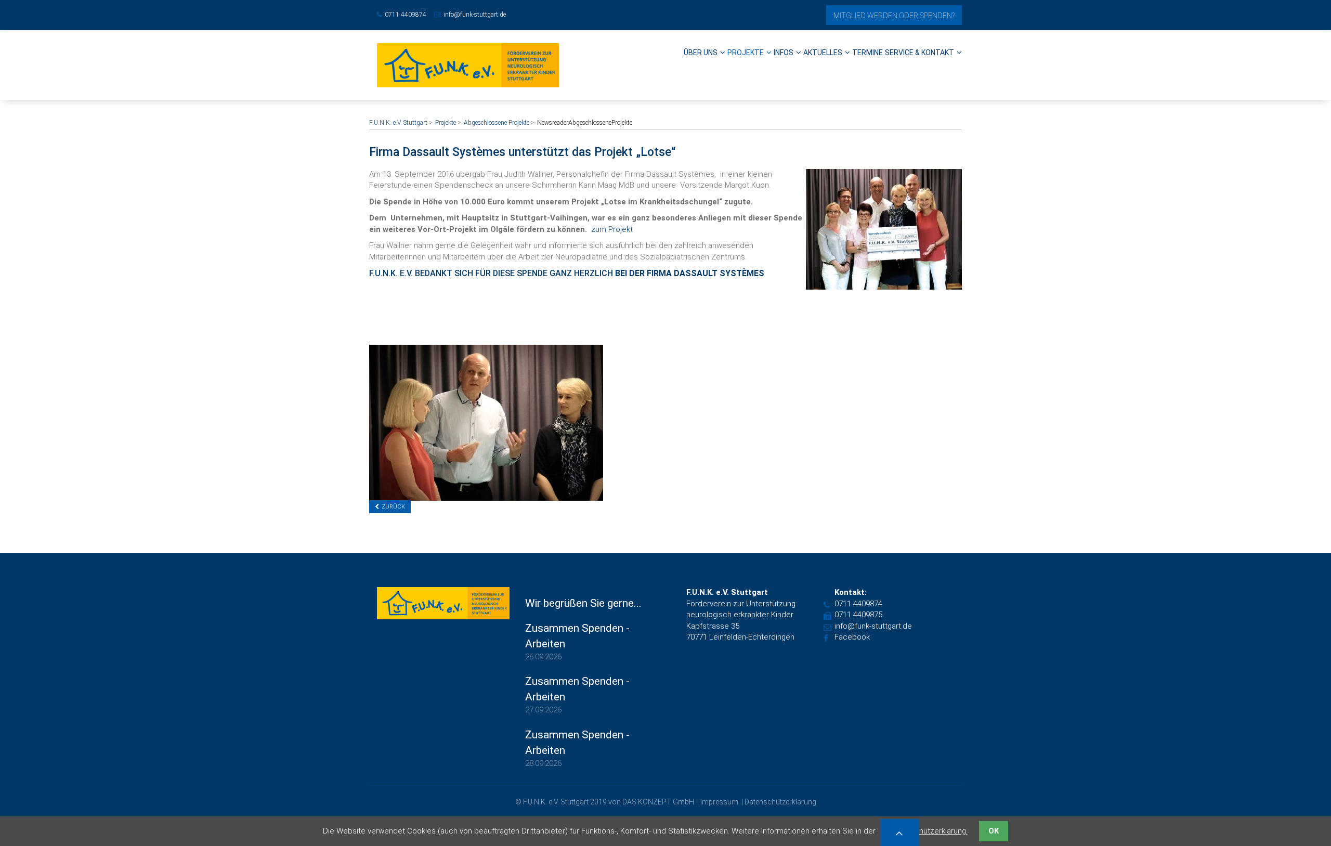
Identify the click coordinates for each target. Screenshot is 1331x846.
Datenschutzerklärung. (929, 831)
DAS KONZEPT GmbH (658, 802)
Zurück (393, 506)
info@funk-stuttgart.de (474, 14)
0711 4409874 (405, 14)
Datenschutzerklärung (780, 802)
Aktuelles (822, 52)
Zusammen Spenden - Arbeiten (577, 636)
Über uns (700, 52)
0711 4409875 (858, 614)
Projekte (745, 52)
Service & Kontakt (919, 52)
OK (993, 831)
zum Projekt (612, 229)
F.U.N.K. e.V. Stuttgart (398, 122)
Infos (783, 52)
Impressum (719, 802)
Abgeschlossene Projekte (496, 122)
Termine (867, 52)
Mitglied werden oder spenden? (894, 15)
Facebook (852, 637)
